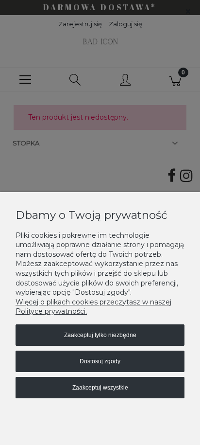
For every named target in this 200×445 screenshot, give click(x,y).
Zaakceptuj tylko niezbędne (100, 335)
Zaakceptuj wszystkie (100, 387)
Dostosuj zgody (100, 361)
